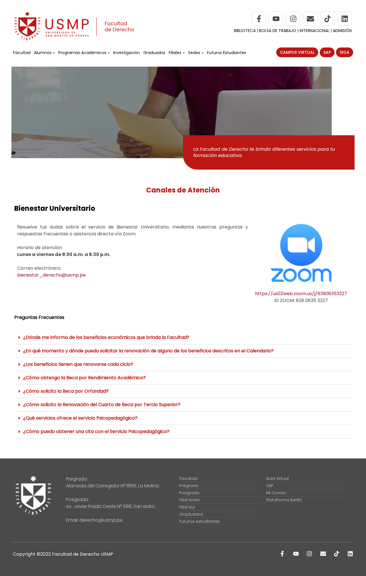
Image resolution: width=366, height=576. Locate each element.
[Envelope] (310, 18)
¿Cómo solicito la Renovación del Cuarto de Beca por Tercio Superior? (101, 404)
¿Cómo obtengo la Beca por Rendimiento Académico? (84, 377)
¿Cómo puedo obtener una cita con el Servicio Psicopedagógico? (96, 431)
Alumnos (42, 52)
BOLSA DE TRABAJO (278, 30)
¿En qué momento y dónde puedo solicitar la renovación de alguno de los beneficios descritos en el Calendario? (148, 350)
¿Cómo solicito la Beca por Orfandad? (66, 391)
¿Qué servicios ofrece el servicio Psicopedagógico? (80, 418)
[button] (183, 337)
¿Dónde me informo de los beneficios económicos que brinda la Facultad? (106, 337)
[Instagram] (293, 18)
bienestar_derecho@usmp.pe (51, 275)
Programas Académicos (82, 52)
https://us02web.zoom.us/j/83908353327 (301, 293)
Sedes (194, 52)
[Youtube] (276, 18)
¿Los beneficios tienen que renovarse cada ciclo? (78, 364)
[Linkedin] (344, 18)
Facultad (22, 52)
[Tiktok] (327, 18)
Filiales (175, 52)
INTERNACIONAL (314, 30)
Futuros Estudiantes (226, 52)
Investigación (126, 52)
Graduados (154, 52)
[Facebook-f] (259, 18)
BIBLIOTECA (245, 30)
